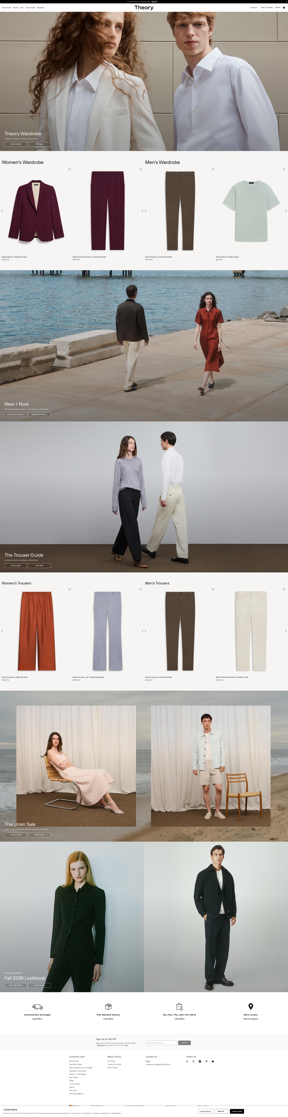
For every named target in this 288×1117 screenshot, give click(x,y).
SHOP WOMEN (16, 144)
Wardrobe (40, 8)
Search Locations (250, 1019)
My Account (74, 1061)
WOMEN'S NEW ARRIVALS (16, 414)
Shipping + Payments (77, 1071)
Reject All (221, 1111)
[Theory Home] (144, 8)
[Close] (286, 1)
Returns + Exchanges (77, 1074)
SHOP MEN (39, 144)
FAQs (71, 1081)
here (126, 1045)
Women (15, 8)
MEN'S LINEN (39, 835)
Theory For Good (114, 1064)
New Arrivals (6, 8)
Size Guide (73, 1077)
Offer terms (101, 1045)
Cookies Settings (205, 1111)
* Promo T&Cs (74, 1084)
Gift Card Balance (76, 1094)
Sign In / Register (267, 7)
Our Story (111, 1061)
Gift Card (72, 1090)
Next (142, 211)
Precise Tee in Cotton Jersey (227, 257)
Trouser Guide (30, 8)
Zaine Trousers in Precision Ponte (158, 257)
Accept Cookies (237, 1111)
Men (22, 8)
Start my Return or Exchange (80, 1068)
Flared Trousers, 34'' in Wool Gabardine (88, 677)
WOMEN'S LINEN (16, 835)
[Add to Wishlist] (70, 169)
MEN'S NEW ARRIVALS (39, 414)
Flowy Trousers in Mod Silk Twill (14, 677)
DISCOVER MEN (39, 985)
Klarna (71, 1087)
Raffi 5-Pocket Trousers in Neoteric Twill (232, 677)
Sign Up (184, 1043)
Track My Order (75, 1064)
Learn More (37, 1019)
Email (148, 1061)
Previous (2, 211)
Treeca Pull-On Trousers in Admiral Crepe (89, 257)
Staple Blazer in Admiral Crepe (14, 257)
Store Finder (112, 1068)
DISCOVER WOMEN (15, 985)
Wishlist (277, 7)
